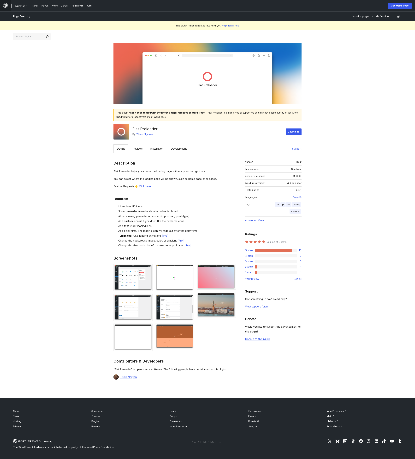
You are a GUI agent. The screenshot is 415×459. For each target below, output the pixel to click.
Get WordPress (400, 5)
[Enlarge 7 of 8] (231, 268)
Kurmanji (48, 441)
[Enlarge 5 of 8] (189, 298)
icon (288, 204)
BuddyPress (335, 426)
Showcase (97, 411)
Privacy (17, 426)
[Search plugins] (47, 36)
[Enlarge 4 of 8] (189, 268)
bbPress (332, 421)
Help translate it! (230, 25)
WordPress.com (336, 411)
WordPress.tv (178, 426)
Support (297, 148)
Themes (95, 416)
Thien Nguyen (144, 134)
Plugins (95, 421)
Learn (173, 411)
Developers (176, 421)
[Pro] (165, 235)
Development (179, 148)
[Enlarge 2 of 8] (148, 298)
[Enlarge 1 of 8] (148, 268)
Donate (253, 421)
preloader (295, 211)
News (16, 416)
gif (282, 204)
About (16, 411)
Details (121, 148)
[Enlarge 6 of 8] (189, 328)
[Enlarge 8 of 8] (231, 296)
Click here (145, 186)
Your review (252, 278)
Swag (252, 426)
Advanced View (254, 220)
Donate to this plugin (257, 339)
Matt (330, 416)
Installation (156, 148)
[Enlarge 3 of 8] (148, 328)
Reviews (138, 148)
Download (293, 131)
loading (296, 204)
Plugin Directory (21, 16)
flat (277, 204)
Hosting (17, 421)
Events (252, 416)
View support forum (256, 306)
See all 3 (297, 197)
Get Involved (255, 411)
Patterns (96, 426)
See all (298, 278)
